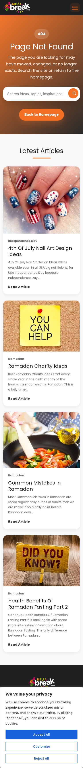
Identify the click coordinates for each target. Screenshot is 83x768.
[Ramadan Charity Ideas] (41, 326)
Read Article (19, 287)
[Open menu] (75, 7)
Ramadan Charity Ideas (37, 366)
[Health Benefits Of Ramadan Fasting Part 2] (41, 560)
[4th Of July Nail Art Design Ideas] (41, 200)
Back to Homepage (41, 114)
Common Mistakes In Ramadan (34, 485)
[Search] (73, 93)
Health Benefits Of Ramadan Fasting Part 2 (38, 603)
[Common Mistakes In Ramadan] (41, 440)
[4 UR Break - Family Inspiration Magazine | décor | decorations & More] (16, 7)
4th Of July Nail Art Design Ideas (40, 251)
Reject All (41, 758)
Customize (41, 746)
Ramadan (16, 359)
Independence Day (22, 241)
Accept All (41, 734)
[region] (41, 727)
